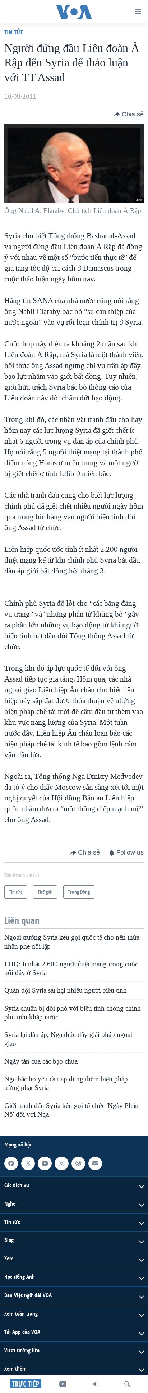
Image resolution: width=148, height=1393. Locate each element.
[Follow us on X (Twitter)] (28, 1163)
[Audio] (95, 1384)
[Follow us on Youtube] (44, 1163)
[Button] (129, 114)
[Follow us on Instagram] (61, 1163)
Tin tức (13, 32)
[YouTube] (62, 1384)
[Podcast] (78, 1163)
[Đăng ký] (95, 1163)
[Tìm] (127, 1384)
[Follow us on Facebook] (11, 1163)
